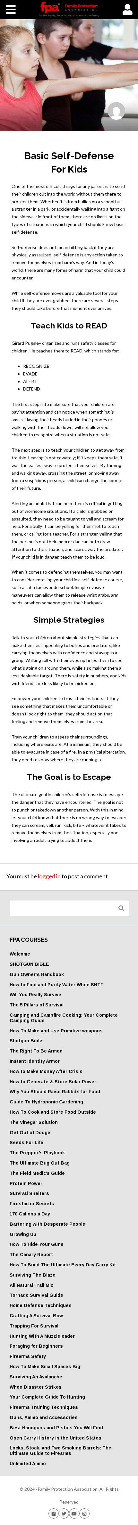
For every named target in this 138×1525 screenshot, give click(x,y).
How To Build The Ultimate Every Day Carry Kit (63, 1264)
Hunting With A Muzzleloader (42, 1336)
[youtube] (74, 1513)
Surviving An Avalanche (36, 1376)
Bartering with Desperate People (47, 1224)
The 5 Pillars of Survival (37, 1004)
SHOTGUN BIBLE (29, 964)
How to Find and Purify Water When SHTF (56, 984)
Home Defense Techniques (41, 1305)
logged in (49, 876)
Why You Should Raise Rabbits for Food (55, 1091)
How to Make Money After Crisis (46, 1071)
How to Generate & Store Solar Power (53, 1081)
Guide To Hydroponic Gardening (46, 1101)
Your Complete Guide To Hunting (47, 1397)
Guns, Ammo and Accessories (44, 1417)
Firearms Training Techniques (44, 1407)
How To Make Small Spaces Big (45, 1366)
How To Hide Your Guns (37, 1244)
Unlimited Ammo (28, 1463)
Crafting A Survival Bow (36, 1315)
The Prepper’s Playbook (37, 1152)
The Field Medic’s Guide (37, 1173)
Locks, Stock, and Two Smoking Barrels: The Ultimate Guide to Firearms (60, 1450)
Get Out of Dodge (30, 1132)
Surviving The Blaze (33, 1275)
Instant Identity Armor (35, 1061)
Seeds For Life (26, 1142)
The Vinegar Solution (34, 1122)
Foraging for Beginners (36, 1346)
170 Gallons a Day (30, 1213)
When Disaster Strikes (36, 1387)
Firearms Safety (28, 1356)
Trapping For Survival (34, 1325)
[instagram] (84, 1513)
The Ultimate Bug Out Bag (40, 1163)
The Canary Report (31, 1254)
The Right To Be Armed (36, 1050)
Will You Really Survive (35, 994)
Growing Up (23, 1234)
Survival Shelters (29, 1193)
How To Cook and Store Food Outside (53, 1112)
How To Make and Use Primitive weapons (56, 1030)
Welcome (20, 953)
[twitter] (64, 1513)
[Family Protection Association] (69, 9)
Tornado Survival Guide (36, 1295)
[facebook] (53, 1513)
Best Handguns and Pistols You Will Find (56, 1427)
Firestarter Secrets (32, 1203)
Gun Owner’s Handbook (37, 974)
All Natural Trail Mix (31, 1285)
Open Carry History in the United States (55, 1437)
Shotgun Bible (26, 1040)
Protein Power (26, 1183)
